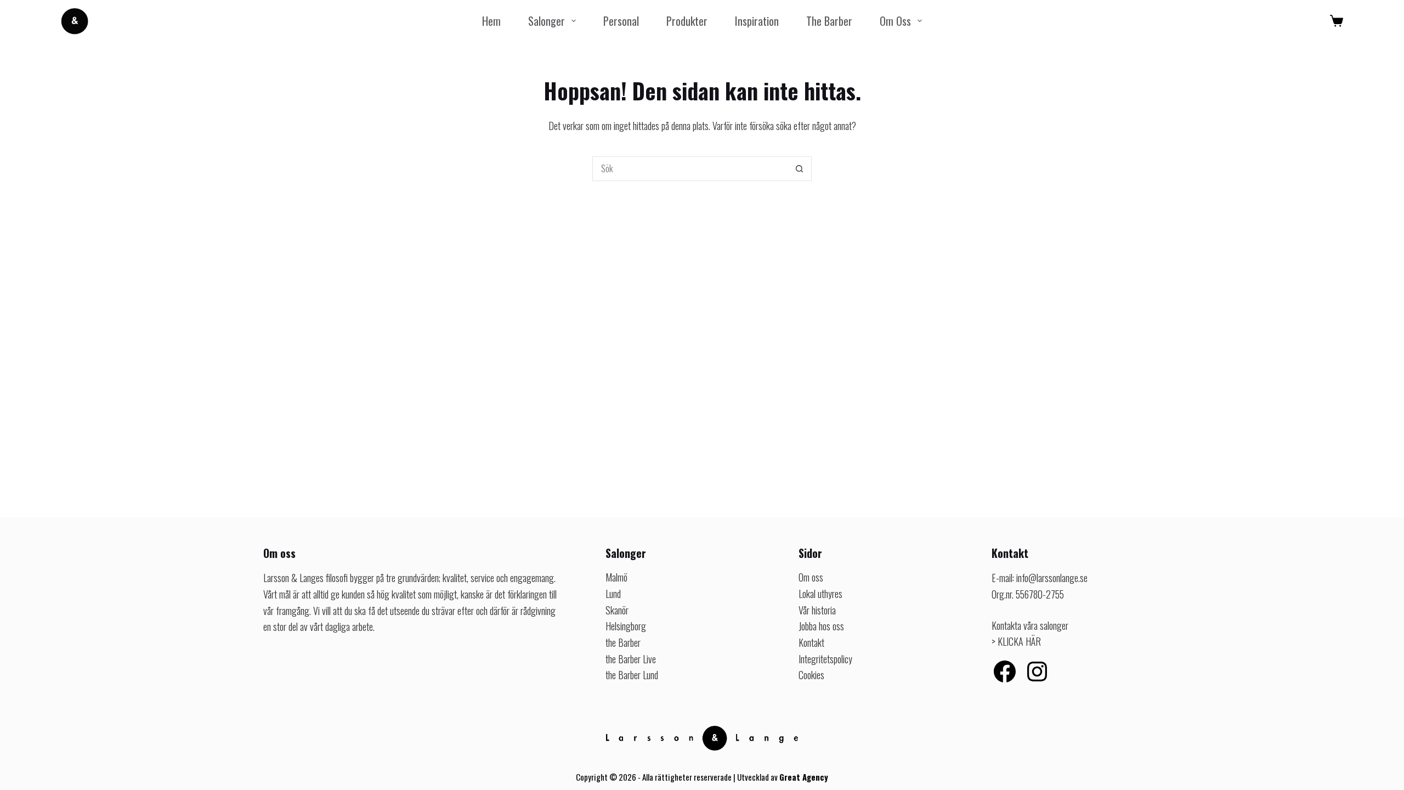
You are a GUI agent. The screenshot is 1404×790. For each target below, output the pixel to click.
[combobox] (690, 168)
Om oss (895, 20)
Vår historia (817, 610)
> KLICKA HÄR (1016, 641)
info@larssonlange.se (1052, 578)
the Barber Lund (631, 675)
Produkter (686, 20)
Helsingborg (625, 626)
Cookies (811, 675)
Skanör (617, 610)
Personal (621, 20)
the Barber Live (630, 659)
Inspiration (757, 20)
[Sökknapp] (799, 168)
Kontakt (811, 642)
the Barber (829, 20)
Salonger (546, 20)
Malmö (616, 577)
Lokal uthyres (820, 593)
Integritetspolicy (825, 659)
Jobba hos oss (821, 626)
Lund (613, 593)
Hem (491, 20)
